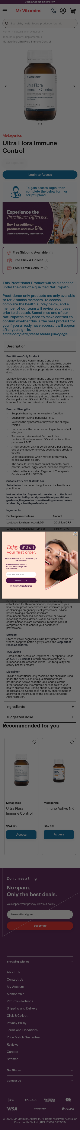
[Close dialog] (75, 534)
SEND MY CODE (21, 580)
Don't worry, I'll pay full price (21, 586)
